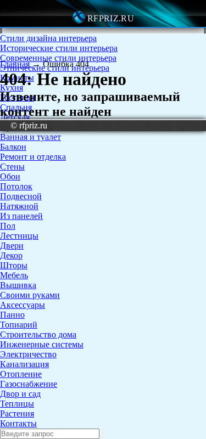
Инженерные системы (41, 344)
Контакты (18, 423)
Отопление (21, 374)
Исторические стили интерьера (59, 48)
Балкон (13, 146)
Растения (17, 413)
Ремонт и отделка (33, 156)
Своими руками (30, 295)
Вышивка (18, 285)
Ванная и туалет (30, 137)
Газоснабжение (28, 384)
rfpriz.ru (110, 18)
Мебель (14, 275)
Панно (12, 314)
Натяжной (19, 206)
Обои (10, 176)
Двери (12, 245)
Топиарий (18, 324)
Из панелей (21, 216)
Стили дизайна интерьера (48, 38)
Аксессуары (22, 304)
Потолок (16, 186)
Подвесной (21, 196)
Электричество (28, 354)
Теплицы (17, 403)
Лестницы (19, 235)
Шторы (13, 265)
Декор (11, 255)
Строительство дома (38, 334)
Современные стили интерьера (58, 58)
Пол (7, 225)
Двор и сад (20, 393)
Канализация (24, 364)
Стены (12, 166)
